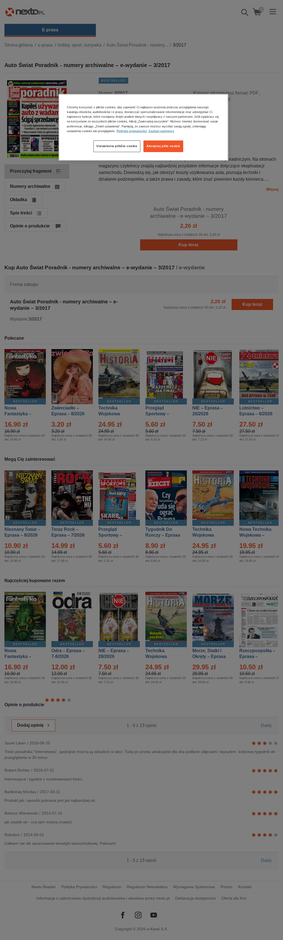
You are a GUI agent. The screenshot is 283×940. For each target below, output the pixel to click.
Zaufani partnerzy (161, 131)
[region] (143, 127)
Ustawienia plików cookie (116, 146)
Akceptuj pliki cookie (163, 146)
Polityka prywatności (132, 131)
